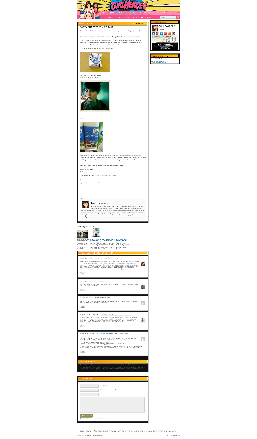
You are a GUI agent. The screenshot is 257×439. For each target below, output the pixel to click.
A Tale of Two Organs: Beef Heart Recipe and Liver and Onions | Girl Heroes (108, 365)
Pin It (81, 198)
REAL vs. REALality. (83, 239)
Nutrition (123, 13)
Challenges (129, 17)
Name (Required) (104, 385)
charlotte (98, 314)
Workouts (108, 17)
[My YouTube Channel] (158, 34)
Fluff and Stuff (86, 23)
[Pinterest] (166, 34)
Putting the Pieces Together (109, 240)
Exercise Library (118, 17)
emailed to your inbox (100, 183)
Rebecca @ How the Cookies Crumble (106, 333)
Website (102, 394)
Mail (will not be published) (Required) (110, 389)
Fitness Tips (139, 17)
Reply (82, 273)
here (117, 215)
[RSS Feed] (170, 34)
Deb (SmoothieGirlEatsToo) (103, 258)
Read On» (162, 29)
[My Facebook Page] (154, 34)
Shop (164, 13)
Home (103, 13)
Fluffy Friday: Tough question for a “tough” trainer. (96, 240)
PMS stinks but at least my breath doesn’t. (121, 240)
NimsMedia (176, 435)
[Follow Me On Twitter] (162, 34)
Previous (137, 23)
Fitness (112, 13)
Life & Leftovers (151, 13)
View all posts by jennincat (90, 217)
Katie (96, 281)
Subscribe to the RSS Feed (108, 175)
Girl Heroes (135, 13)
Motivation (148, 17)
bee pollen (111, 37)
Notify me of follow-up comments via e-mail (94, 418)
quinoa (97, 37)
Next (142, 23)
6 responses (162, 63)
